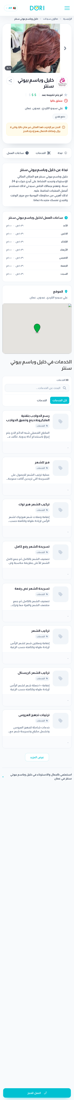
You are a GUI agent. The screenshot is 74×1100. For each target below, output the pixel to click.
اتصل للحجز (34, 1093)
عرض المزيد (37, 757)
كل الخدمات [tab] (59, 400)
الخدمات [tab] (42, 400)
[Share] (10, 81)
